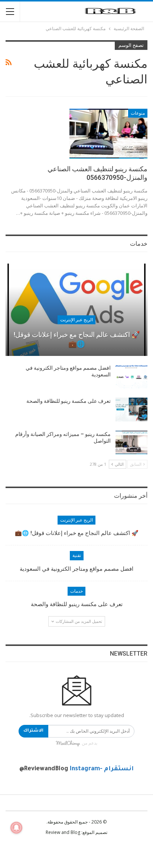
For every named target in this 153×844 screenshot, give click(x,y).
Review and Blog (63, 832)
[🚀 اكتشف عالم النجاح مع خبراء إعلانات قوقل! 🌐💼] (76, 309)
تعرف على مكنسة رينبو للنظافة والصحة (68, 401)
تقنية (76, 555)
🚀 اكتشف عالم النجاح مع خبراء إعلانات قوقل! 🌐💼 (77, 339)
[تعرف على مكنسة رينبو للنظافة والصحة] (131, 409)
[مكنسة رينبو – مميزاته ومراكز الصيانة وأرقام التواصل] (131, 443)
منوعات (138, 113)
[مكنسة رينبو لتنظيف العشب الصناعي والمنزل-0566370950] (108, 134)
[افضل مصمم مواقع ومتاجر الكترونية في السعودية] (131, 376)
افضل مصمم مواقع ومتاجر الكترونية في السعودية (76, 569)
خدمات (76, 591)
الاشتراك (33, 731)
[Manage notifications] (16, 828)
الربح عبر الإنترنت (76, 319)
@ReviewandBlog (43, 769)
